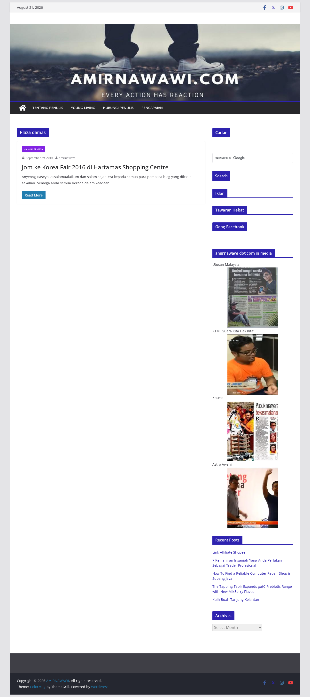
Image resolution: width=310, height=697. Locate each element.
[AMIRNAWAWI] (155, 27)
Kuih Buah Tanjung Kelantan (235, 599)
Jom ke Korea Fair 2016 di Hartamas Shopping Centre (95, 167)
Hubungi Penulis (118, 107)
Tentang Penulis (47, 107)
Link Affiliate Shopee (228, 552)
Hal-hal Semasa (33, 149)
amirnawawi (67, 158)
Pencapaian (152, 107)
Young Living (83, 107)
